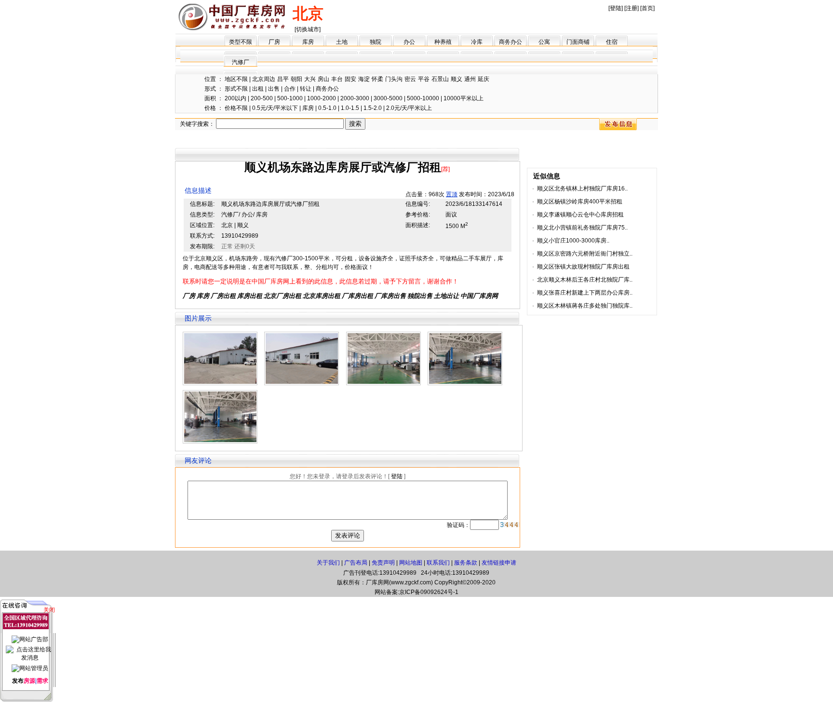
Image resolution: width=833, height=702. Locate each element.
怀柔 (377, 79)
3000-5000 (388, 98)
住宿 (612, 42)
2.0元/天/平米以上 (409, 108)
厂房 (274, 42)
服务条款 (465, 562)
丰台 (337, 79)
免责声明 (383, 562)
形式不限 (236, 88)
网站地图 (410, 562)
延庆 (483, 79)
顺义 (456, 79)
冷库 (477, 42)
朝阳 (296, 79)
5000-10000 (423, 98)
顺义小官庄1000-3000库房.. (573, 240)
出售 (274, 88)
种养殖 (443, 42)
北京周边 (263, 79)
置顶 (451, 194)
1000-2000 (321, 98)
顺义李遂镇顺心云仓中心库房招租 (580, 214)
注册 (631, 8)
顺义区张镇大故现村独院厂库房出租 (583, 266)
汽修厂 (240, 62)
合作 (290, 88)
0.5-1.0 (327, 108)
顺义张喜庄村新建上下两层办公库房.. (584, 292)
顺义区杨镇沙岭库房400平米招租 (579, 201)
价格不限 (236, 108)
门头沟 (394, 79)
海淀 (364, 79)
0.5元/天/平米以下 (275, 108)
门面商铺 (578, 42)
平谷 (424, 79)
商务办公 (510, 42)
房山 (323, 79)
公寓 (544, 42)
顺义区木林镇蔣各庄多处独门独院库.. (584, 305)
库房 (308, 42)
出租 (258, 88)
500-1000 (290, 98)
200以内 (235, 98)
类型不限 (240, 42)
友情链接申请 (499, 562)
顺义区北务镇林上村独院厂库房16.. (582, 188)
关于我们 (328, 562)
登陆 (615, 8)
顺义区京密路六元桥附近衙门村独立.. (584, 253)
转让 (305, 88)
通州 (470, 79)
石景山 (440, 79)
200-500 (262, 98)
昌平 (283, 79)
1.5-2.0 (372, 108)
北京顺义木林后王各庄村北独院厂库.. (584, 279)
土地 (342, 42)
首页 (647, 8)
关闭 (49, 610)
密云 (410, 79)
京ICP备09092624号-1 (428, 592)
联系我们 (438, 562)
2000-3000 (354, 98)
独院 (375, 42)
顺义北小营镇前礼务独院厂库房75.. (582, 227)
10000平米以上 (463, 98)
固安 (350, 79)
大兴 (310, 79)
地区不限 (236, 79)
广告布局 (355, 562)
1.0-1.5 (350, 108)
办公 (409, 42)
